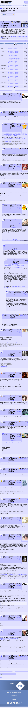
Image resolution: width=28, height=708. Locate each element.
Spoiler (3, 603)
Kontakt (14, 699)
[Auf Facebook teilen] (4, 14)
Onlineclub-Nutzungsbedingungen (14, 692)
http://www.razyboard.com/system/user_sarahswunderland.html (13, 574)
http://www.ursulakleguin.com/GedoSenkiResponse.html (13, 138)
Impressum (14, 695)
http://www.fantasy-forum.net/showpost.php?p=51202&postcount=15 (9, 639)
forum (4, 5)
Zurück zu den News (5, 17)
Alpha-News (8, 141)
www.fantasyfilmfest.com (17, 267)
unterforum (7, 5)
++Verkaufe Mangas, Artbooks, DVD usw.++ (11, 239)
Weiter (26, 40)
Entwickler (14, 701)
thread (10, 5)
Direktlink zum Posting (19, 96)
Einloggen (12, 683)
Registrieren (11, 685)
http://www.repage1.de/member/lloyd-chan (11, 342)
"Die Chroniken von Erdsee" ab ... (13, 45)
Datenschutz (14, 693)
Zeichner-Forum (3, 366)
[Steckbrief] (12, 93)
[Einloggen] (25, 5)
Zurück (2, 677)
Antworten (12, 99)
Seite (11, 90)
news (1, 5)
